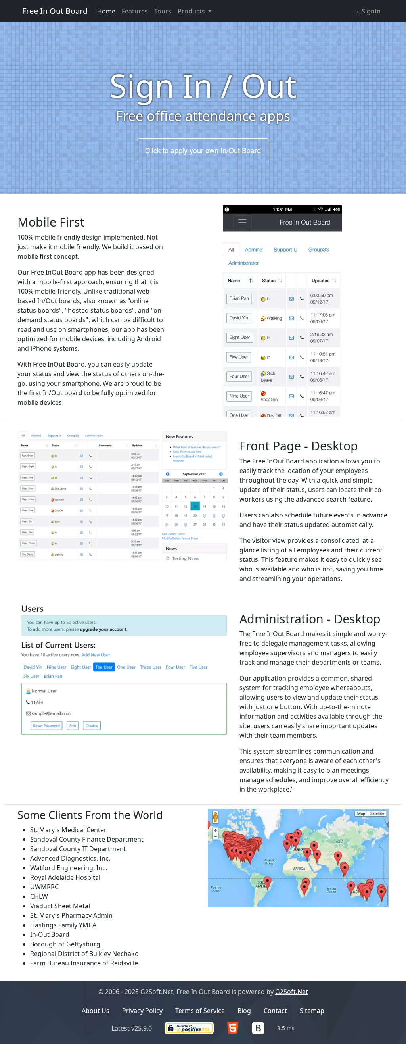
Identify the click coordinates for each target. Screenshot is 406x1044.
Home (106, 11)
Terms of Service (200, 1010)
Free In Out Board (55, 11)
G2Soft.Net (291, 991)
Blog (244, 1010)
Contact (275, 1010)
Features (135, 11)
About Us (95, 1010)
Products (192, 11)
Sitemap (312, 1010)
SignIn (370, 11)
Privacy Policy (142, 1010)
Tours (162, 11)
